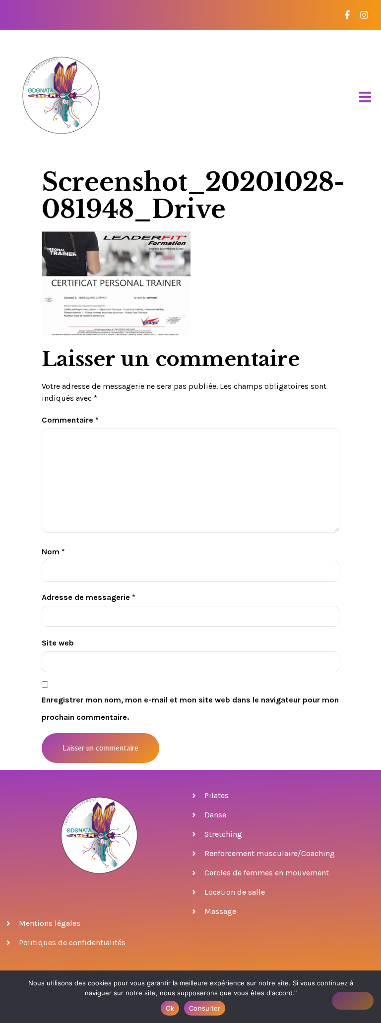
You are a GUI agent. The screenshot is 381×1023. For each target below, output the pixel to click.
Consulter (204, 1008)
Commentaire (70, 420)
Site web (58, 642)
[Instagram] (364, 15)
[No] (353, 1001)
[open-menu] (365, 97)
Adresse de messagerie (88, 597)
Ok (170, 1008)
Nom (53, 551)
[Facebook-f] (347, 15)
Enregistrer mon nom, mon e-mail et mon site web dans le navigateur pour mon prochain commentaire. (190, 708)
